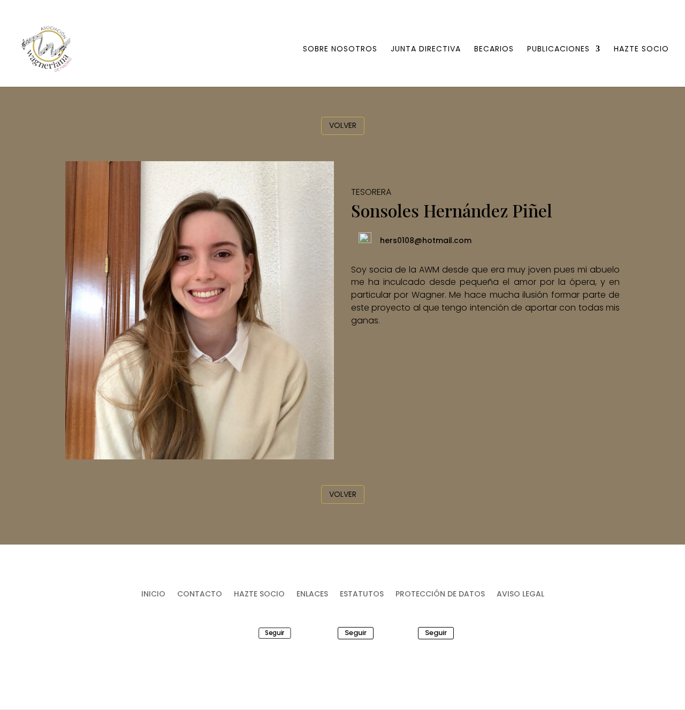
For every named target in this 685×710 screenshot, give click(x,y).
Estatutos (362, 594)
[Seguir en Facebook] (249, 632)
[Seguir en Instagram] (403, 633)
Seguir (274, 632)
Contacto (199, 594)
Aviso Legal (520, 594)
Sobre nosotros (340, 49)
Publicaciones (558, 49)
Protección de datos (440, 594)
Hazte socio (641, 49)
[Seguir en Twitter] (323, 633)
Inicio (153, 594)
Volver (342, 125)
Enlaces (312, 594)
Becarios (494, 49)
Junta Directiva (426, 49)
